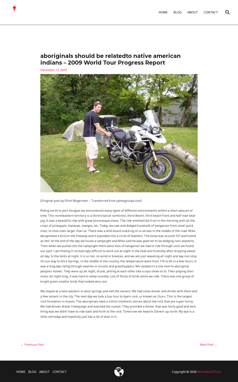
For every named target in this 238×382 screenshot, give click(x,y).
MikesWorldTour (209, 372)
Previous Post (32, 345)
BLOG (177, 12)
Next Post (208, 345)
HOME (163, 12)
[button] (228, 12)
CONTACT (211, 12)
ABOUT (192, 12)
